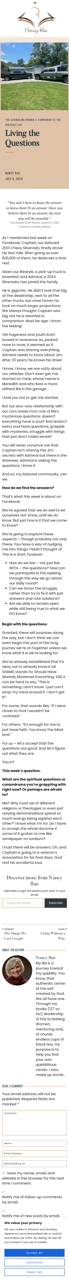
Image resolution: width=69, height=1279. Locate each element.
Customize (34, 1262)
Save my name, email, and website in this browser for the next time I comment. (33, 1178)
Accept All (34, 1253)
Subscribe (56, 903)
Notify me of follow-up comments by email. (32, 1199)
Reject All (34, 1272)
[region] (34, 1248)
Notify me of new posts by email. (31, 1215)
